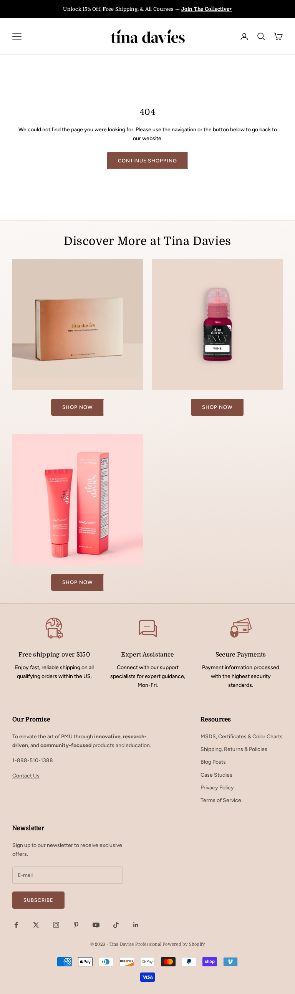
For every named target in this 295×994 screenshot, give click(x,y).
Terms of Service (221, 800)
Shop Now (77, 407)
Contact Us (26, 775)
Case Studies (216, 775)
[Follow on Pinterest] (76, 925)
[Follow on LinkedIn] (136, 925)
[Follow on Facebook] (16, 925)
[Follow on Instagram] (56, 925)
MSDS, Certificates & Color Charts (242, 736)
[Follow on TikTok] (116, 925)
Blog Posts (213, 762)
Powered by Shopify (183, 944)
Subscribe (38, 900)
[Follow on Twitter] (36, 925)
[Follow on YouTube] (96, 925)
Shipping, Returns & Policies (234, 749)
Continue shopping (147, 161)
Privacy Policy (217, 787)
